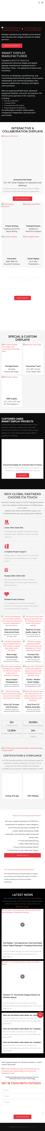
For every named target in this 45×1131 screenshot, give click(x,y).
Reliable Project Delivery (14, 599)
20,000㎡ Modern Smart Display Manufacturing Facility (33, 681)
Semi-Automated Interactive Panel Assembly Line (11, 631)
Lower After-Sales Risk (13, 528)
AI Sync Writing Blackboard (11, 226)
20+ (12, 722)
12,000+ (11, 730)
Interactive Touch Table (33, 366)
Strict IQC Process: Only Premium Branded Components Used (12, 706)
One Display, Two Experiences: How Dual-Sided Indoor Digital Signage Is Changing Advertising (22, 944)
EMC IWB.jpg (33, 796)
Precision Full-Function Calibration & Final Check (33, 656)
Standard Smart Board (33, 226)
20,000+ (33, 722)
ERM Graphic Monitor (11, 399)
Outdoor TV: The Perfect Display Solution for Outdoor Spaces (21, 996)
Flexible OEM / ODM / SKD (14, 576)
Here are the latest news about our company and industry (22, 1015)
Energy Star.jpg (12, 796)
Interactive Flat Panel (23, 180)
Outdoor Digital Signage (18, 289)
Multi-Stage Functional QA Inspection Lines (11, 656)
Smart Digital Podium (33, 259)
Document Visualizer (11, 259)
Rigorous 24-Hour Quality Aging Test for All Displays (33, 631)
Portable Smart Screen (11, 366)
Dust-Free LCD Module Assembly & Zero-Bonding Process (33, 706)
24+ (33, 730)
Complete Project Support (15, 552)
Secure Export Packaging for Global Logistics (11, 681)
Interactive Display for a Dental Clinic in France (22, 465)
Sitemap (33, 1127)
